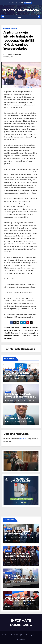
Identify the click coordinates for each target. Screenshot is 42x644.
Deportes (8, 550)
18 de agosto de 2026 (14, 537)
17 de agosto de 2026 (14, 559)
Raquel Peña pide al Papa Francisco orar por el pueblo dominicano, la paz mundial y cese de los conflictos (12, 333)
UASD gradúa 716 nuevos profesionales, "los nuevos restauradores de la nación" (20, 600)
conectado (22, 439)
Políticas (6, 28)
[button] (35, 17)
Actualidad (8, 370)
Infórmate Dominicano (13, 54)
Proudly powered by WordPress (11, 635)
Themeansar (35, 635)
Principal (13, 28)
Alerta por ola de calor (17, 418)
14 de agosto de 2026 (14, 581)
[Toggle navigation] (19, 16)
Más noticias (21, 639)
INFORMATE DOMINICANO (21, 10)
